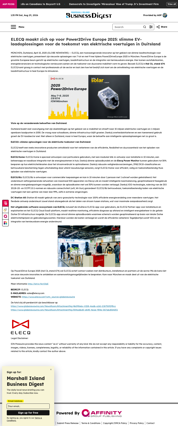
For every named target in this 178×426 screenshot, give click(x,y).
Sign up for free (28, 412)
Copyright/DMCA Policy (115, 423)
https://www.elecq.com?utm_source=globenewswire (48, 297)
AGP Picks (8, 4)
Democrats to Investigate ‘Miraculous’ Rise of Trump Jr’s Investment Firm (114, 4)
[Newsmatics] (5, 223)
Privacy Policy (137, 423)
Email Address (15, 401)
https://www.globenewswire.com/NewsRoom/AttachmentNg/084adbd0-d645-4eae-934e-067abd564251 (64, 310)
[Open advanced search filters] (151, 27)
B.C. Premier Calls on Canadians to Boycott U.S (32, 4)
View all (172, 4)
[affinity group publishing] (5, 216)
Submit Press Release (68, 423)
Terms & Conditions (90, 423)
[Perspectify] (5, 210)
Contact (150, 423)
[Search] (145, 27)
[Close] (51, 369)
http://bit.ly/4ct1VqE (38, 284)
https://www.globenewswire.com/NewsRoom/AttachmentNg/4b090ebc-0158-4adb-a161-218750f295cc (63, 306)
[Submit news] (5, 203)
